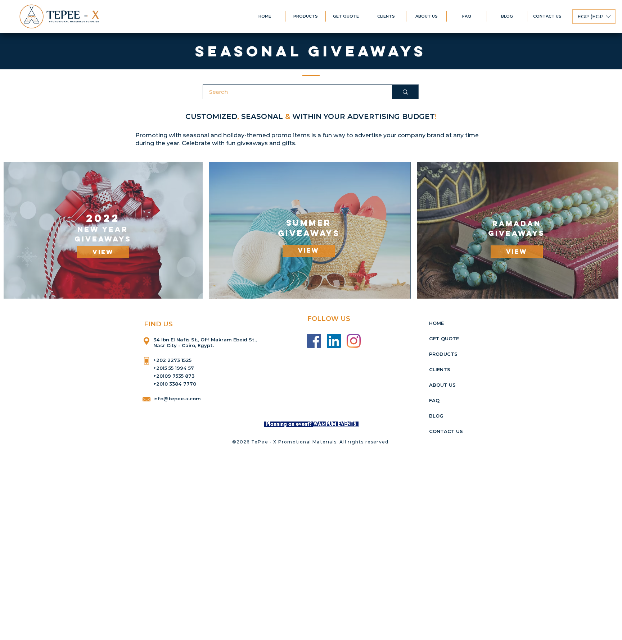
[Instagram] (354, 341)
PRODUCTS (443, 354)
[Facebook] (314, 341)
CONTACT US (446, 431)
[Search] (405, 92)
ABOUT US (442, 385)
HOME (436, 323)
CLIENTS (439, 369)
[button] (594, 16)
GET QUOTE (444, 338)
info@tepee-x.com (177, 398)
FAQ (434, 400)
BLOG (436, 416)
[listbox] (594, 16)
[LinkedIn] (334, 341)
